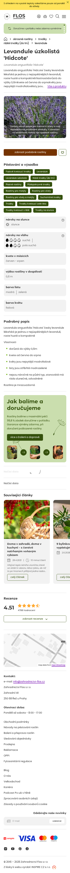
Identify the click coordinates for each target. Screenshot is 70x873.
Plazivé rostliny (13, 184)
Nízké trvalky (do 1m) (44, 178)
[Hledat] (57, 16)
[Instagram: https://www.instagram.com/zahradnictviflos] (5, 848)
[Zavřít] (68, 2)
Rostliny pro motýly (16, 191)
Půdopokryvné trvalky (38, 184)
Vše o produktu (56, 86)
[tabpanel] (35, 28)
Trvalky (9, 204)
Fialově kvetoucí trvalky (18, 172)
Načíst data (22, 472)
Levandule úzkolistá (16, 178)
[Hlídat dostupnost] (62, 152)
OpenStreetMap (58, 665)
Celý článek (17, 577)
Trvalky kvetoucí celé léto (32, 204)
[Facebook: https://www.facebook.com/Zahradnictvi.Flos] (27, 848)
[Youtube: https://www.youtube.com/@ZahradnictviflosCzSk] (12, 848)
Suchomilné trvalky (50, 197)
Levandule (42, 172)
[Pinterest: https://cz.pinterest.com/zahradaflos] (20, 848)
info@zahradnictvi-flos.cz (29, 681)
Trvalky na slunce (44, 210)
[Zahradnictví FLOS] (14, 16)
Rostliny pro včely (41, 191)
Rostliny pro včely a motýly (20, 197)
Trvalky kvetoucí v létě (17, 210)
